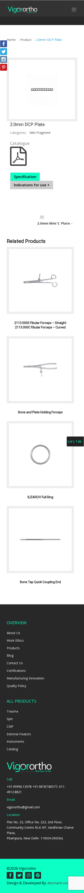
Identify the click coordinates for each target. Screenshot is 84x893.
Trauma (12, 711)
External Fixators (19, 734)
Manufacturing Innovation (25, 678)
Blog (10, 655)
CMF (10, 726)
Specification (25, 176)
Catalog (12, 749)
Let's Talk (75, 441)
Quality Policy (16, 686)
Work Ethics (15, 640)
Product (26, 40)
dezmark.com (58, 882)
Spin (10, 719)
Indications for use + (32, 185)
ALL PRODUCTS (21, 701)
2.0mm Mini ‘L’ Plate (53, 223)
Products (13, 648)
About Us (13, 633)
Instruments (15, 741)
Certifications (16, 670)
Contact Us (15, 663)
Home (11, 40)
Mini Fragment (40, 132)
